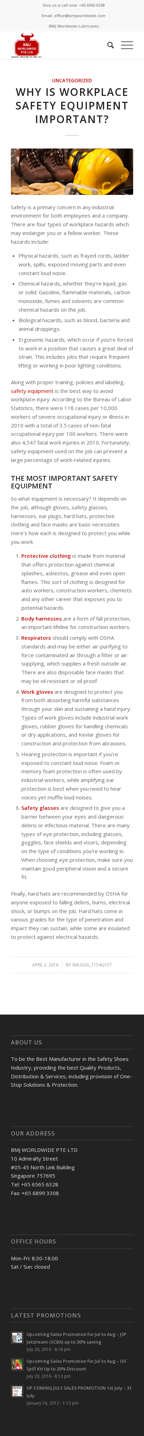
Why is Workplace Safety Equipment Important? (72, 105)
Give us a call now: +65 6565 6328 (74, 5)
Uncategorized (72, 80)
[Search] (107, 45)
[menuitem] (73, 5)
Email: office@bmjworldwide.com (74, 15)
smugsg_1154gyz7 (92, 965)
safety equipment (32, 390)
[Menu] (123, 45)
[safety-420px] (72, 172)
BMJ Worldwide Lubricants (74, 26)
